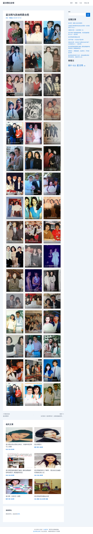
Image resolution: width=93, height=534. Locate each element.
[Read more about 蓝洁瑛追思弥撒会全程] (47, 486)
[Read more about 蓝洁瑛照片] (47, 434)
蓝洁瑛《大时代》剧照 (13, 496)
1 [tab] (34, 405)
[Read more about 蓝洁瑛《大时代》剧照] (19, 486)
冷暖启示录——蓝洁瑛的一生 (75, 30)
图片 (38, 447)
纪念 (81, 3)
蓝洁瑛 (12, 449)
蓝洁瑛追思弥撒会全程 (41, 496)
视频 (76, 3)
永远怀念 (45, 529)
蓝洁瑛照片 (38, 444)
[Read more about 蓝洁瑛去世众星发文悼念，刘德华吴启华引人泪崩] (19, 434)
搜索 (69, 11)
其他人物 (86, 3)
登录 (18, 514)
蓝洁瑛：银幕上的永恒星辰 (75, 23)
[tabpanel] (33, 213)
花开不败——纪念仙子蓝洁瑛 (75, 39)
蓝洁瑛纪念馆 (8, 3)
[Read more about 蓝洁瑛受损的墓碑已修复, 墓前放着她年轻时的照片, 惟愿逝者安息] (19, 460)
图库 (71, 3)
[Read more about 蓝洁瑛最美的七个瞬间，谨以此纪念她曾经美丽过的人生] (47, 460)
